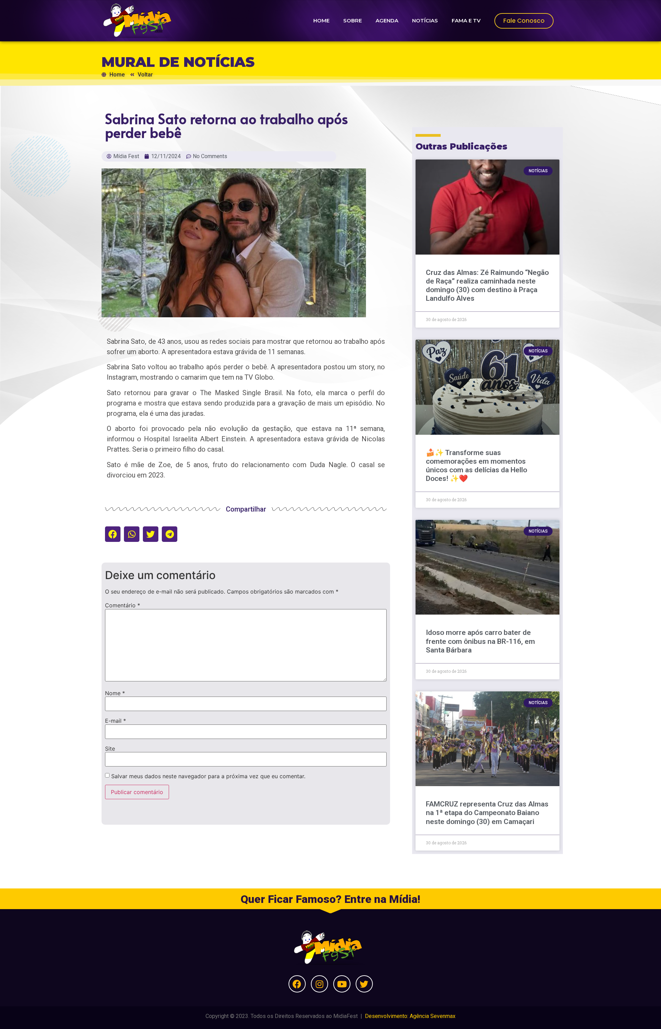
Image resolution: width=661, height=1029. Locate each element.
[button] (112, 534)
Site (110, 748)
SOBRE (352, 20)
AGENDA (387, 20)
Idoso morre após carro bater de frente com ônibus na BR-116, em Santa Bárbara (480, 641)
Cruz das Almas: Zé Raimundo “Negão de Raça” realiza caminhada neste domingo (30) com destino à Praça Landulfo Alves (487, 285)
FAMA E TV (466, 20)
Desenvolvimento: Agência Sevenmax (410, 1016)
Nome (115, 693)
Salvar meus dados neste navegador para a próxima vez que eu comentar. (208, 776)
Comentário (122, 605)
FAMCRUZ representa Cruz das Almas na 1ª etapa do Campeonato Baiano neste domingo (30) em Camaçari (487, 812)
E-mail (115, 720)
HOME (321, 20)
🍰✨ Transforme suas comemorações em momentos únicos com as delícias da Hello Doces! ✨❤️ (476, 466)
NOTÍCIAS (425, 20)
